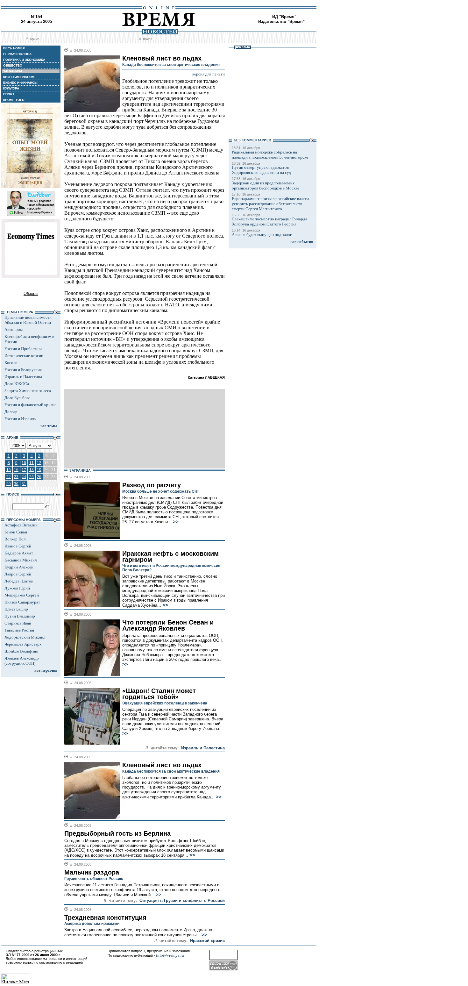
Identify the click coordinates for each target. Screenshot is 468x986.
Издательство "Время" (281, 21)
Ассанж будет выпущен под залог (262, 234)
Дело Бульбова (17, 397)
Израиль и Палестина (23, 376)
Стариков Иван (17, 623)
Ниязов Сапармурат (22, 602)
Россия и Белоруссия (23, 369)
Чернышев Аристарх (23, 644)
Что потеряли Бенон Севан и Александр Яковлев (168, 625)
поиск (147, 39)
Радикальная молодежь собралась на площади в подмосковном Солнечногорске (270, 155)
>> (175, 521)
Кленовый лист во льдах (162, 764)
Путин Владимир (19, 616)
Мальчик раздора (91, 872)
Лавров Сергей (17, 574)
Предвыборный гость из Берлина (117, 833)
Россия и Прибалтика (23, 348)
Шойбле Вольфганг (21, 651)
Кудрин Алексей (18, 567)
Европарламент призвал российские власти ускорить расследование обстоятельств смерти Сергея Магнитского (270, 203)
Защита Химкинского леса (27, 390)
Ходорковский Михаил (24, 637)
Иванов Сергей (17, 546)
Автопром (13, 329)
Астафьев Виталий (21, 525)
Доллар (11, 411)
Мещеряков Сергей (21, 595)
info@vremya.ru (170, 955)
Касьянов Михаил (20, 560)
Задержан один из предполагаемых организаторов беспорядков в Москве (265, 185)
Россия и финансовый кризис (30, 404)
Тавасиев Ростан (19, 630)
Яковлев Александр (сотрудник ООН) (21, 661)
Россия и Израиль (20, 418)
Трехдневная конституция (105, 917)
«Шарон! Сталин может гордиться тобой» (159, 693)
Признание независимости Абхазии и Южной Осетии (28, 320)
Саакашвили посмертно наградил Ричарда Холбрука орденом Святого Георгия (269, 221)
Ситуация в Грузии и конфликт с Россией (182, 900)
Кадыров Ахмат (18, 553)
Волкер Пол (14, 539)
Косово (11, 362)
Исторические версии (23, 355)
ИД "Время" (284, 16)
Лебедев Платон (18, 581)
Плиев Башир (16, 609)
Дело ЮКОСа (16, 383)
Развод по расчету (151, 485)
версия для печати (208, 74)
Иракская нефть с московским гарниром (170, 556)
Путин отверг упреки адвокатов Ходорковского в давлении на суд (261, 170)
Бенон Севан (15, 532)
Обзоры (31, 293)
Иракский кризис (207, 940)
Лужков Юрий (17, 588)
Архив (34, 39)
